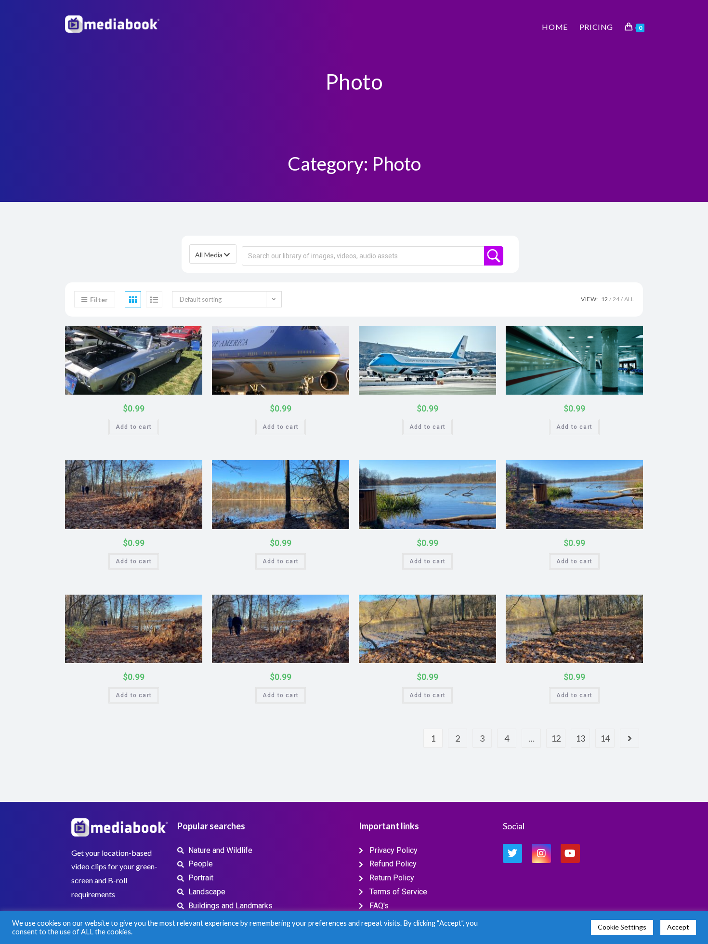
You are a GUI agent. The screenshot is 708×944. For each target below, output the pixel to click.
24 (616, 299)
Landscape (190, 471)
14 (605, 738)
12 (604, 299)
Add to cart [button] (134, 427)
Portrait (190, 337)
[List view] (154, 299)
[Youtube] (570, 853)
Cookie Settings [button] (622, 927)
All (629, 299)
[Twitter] (512, 853)
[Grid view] (133, 299)
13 (580, 738)
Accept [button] (678, 927)
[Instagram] (541, 853)
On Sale (183, 385)
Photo (174, 336)
